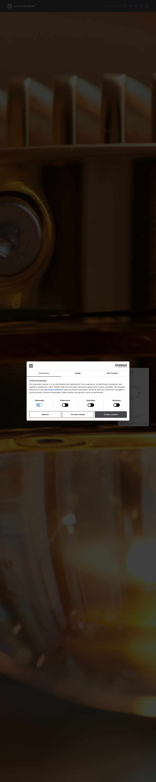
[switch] (65, 405)
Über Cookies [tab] (112, 373)
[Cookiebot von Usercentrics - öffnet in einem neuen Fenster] (117, 366)
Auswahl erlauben (78, 415)
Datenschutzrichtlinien (53, 390)
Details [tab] (78, 373)
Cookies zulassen (111, 415)
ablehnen (45, 415)
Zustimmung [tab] (44, 373)
